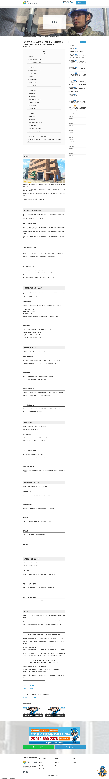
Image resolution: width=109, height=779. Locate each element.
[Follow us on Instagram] (27, 772)
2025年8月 (71, 125)
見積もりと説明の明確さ (35, 128)
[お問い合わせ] (102, 771)
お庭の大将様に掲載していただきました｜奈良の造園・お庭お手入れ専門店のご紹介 (77, 69)
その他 (76, 48)
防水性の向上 (33, 85)
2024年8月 (71, 151)
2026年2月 (71, 116)
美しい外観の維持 (33, 82)
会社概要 (41, 765)
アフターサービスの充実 (35, 131)
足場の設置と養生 (33, 111)
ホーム (41, 762)
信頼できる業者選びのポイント (35, 122)
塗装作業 (32, 119)
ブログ (57, 765)
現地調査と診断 (33, 108)
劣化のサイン (33, 76)
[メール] (24, 772)
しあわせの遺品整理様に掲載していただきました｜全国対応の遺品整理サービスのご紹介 (77, 76)
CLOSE (44, 53)
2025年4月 (71, 132)
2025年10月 (71, 121)
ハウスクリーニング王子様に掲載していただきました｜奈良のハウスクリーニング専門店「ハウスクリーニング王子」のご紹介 (77, 83)
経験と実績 (32, 125)
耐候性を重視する (33, 96)
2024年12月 (71, 141)
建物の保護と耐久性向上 (35, 65)
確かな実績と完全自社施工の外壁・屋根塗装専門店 (39, 137)
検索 (83, 42)
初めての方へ (42, 763)
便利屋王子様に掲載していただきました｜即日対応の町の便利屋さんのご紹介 (77, 50)
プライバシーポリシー (76, 763)
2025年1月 (71, 139)
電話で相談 (12, 778)
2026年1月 (71, 118)
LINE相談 (2, 778)
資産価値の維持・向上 (34, 68)
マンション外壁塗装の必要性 (34, 59)
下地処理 (32, 116)
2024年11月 (71, 144)
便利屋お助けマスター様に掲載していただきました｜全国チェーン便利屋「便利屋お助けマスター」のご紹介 (77, 90)
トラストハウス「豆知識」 (28, 688)
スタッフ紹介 (42, 768)
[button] (38, 747)
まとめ (30, 134)
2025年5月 (71, 130)
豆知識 (30, 703)
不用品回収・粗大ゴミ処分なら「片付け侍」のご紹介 (77, 96)
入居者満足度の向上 (34, 90)
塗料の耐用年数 (33, 73)
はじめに (30, 56)
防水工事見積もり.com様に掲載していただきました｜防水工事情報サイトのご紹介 (77, 102)
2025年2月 (71, 137)
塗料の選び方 (31, 93)
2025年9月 (71, 123)
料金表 (41, 766)
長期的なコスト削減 (34, 88)
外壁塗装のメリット (33, 79)
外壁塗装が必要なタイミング (34, 70)
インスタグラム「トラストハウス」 (30, 697)
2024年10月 (71, 146)
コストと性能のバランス (35, 99)
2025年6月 (71, 127)
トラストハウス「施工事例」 (29, 685)
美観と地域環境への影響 (35, 62)
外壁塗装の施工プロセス (33, 105)
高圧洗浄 (32, 114)
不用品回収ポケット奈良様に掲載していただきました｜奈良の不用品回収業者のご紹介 (77, 63)
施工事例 (57, 762)
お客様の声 (58, 763)
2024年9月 (71, 148)
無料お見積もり (7, 778)
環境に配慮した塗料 (34, 102)
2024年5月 (71, 155)
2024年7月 (71, 153)
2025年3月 (71, 134)
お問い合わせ (82, 2)
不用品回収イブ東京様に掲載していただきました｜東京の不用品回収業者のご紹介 (77, 56)
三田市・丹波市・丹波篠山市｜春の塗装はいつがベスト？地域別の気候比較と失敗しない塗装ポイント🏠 (77, 109)
